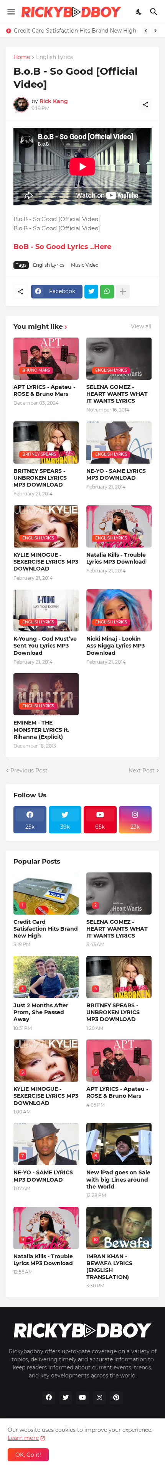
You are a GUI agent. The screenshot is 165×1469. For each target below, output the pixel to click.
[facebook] (48, 1397)
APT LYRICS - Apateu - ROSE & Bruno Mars (44, 390)
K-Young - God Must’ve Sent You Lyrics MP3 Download (45, 645)
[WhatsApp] (107, 291)
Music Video (85, 265)
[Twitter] (91, 291)
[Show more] (123, 291)
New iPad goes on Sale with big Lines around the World (118, 1179)
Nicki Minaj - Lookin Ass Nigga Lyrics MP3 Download (115, 645)
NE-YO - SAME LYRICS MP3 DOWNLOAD (116, 474)
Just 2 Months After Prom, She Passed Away (40, 1012)
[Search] (155, 11)
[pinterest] (116, 1397)
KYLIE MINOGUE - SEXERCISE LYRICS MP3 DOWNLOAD (45, 561)
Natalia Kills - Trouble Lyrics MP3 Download (116, 558)
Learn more (23, 1438)
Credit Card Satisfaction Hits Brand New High (75, 30)
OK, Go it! (28, 1454)
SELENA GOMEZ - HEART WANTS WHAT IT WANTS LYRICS (117, 394)
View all (141, 326)
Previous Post (29, 770)
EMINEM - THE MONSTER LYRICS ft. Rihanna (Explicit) (41, 729)
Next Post (142, 770)
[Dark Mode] (139, 11)
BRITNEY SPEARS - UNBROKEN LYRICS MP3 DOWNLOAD (40, 477)
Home (21, 57)
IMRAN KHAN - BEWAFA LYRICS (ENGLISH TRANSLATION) (109, 1267)
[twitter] (65, 1397)
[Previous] (146, 30)
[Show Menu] (10, 11)
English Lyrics (54, 57)
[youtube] (82, 1397)
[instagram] (99, 1397)
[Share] (145, 104)
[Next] (155, 30)
